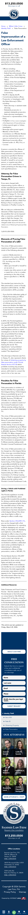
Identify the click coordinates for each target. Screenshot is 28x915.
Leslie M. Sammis (19, 753)
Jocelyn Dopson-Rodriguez (19, 789)
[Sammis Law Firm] (14, 14)
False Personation (11, 729)
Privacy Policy (10, 892)
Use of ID (8, 717)
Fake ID (7, 721)
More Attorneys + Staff (14, 797)
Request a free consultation (14, 830)
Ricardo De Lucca (7, 789)
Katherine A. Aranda (20, 772)
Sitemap (22, 892)
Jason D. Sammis (6, 753)
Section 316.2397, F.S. (17, 521)
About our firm (14, 652)
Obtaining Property (12, 725)
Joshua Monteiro (6, 772)
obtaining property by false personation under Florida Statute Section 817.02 (13, 362)
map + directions (10, 858)
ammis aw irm (14, 828)
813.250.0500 (14, 3)
